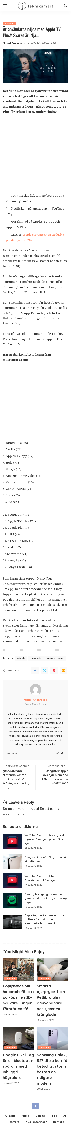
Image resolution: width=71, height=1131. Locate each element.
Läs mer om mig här (44, 744)
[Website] (57, 753)
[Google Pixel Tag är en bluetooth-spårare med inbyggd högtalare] (18, 1038)
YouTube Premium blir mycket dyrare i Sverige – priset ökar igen (44, 839)
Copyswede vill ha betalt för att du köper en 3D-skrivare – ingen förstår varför (18, 997)
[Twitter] (44, 670)
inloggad (32, 808)
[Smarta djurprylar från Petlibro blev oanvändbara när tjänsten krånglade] (52, 969)
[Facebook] (35, 670)
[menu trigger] (6, 5)
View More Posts (35, 704)
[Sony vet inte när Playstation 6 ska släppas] (12, 861)
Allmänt (9, 23)
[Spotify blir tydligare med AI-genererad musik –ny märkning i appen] (12, 900)
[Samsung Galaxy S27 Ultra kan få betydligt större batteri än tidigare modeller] (52, 1038)
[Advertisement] (35, 155)
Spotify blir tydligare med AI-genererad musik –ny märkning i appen (46, 898)
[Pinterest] (54, 670)
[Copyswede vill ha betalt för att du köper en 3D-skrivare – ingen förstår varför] (18, 969)
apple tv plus (55, 658)
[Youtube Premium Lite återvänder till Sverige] (12, 880)
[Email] (63, 670)
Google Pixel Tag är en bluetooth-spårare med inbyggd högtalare (18, 1066)
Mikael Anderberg (14, 43)
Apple (21, 658)
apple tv (36, 658)
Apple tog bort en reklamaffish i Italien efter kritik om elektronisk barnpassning (46, 919)
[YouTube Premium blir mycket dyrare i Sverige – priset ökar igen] (12, 841)
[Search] (66, 5)
